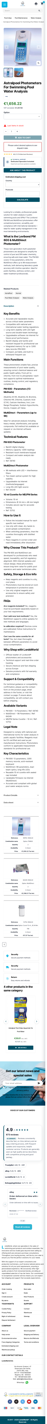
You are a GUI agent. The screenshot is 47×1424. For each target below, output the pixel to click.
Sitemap (27, 1316)
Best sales (27, 1289)
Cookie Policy (6, 1309)
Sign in (4, 1293)
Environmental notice (9, 1338)
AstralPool (8, 293)
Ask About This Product (22, 170)
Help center (6, 1334)
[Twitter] (22, 1401)
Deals (26, 1293)
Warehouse (28, 1312)
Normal (18, 293)
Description (9, 306)
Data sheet (8, 802)
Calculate (22, 200)
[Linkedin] (35, 1401)
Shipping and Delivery (31, 1334)
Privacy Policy (6, 1312)
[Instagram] (16, 1401)
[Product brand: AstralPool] (6, 96)
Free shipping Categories (11, 1342)
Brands (26, 1300)
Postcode (9, 190)
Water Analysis (28, 298)
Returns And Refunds (31, 1338)
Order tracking (7, 1289)
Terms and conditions (31, 1342)
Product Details (10, 795)
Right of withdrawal (8, 1316)
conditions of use (28, 1087)
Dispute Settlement (8, 1320)
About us (5, 1331)
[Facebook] (10, 1401)
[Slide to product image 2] (19, 72)
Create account (7, 1297)
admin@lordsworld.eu (24, 1379)
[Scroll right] (36, 1021)
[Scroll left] (6, 1021)
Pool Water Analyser (12, 298)
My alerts (5, 1300)
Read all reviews (22, 1227)
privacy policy (23, 1090)
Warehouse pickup (8, 1350)
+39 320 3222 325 (24, 1377)
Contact (27, 1309)
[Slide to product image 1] (8, 72)
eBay (11, 1192)
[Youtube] (29, 1401)
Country (9, 181)
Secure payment (29, 1331)
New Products (29, 1297)
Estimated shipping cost (10, 1346)
